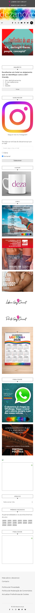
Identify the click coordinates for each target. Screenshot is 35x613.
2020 (25, 523)
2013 (20, 521)
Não (6, 84)
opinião (8, 43)
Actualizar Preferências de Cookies (15, 594)
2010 (4, 521)
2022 (4, 525)
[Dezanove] (17, 13)
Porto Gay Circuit (18, 5)
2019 (20, 523)
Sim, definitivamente (13, 80)
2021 (30, 523)
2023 (9, 525)
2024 (15, 525)
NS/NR (7, 86)
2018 (15, 523)
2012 (14, 521)
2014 (25, 521)
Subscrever (17, 160)
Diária (6, 153)
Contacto (5, 581)
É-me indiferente (11, 82)
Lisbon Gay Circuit (18, 2)
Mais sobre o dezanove (10, 578)
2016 (4, 523)
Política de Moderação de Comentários (17, 591)
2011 (9, 521)
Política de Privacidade (11, 587)
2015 (30, 521)
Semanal (7, 156)
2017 (9, 523)
